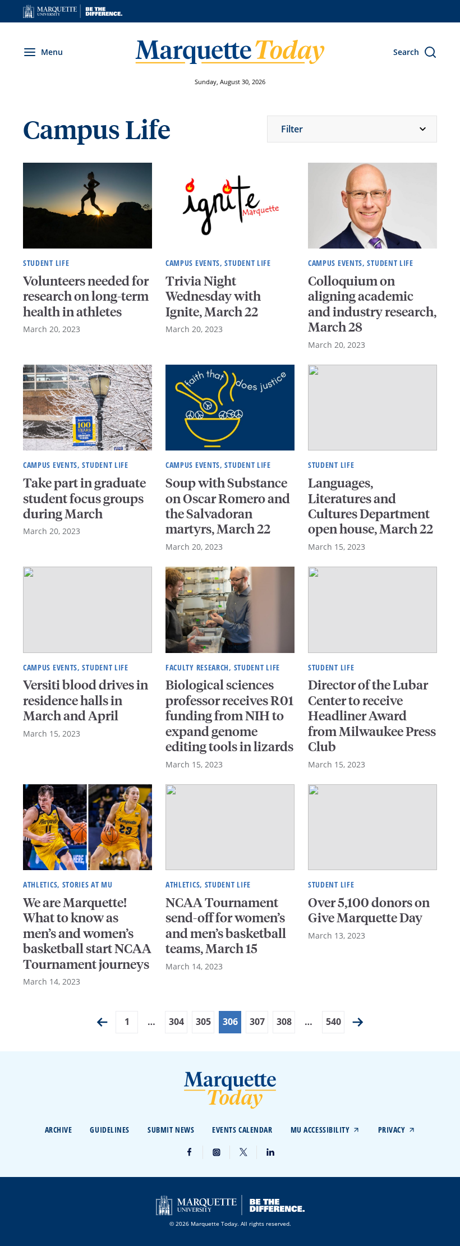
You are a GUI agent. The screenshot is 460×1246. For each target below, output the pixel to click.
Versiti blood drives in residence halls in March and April (85, 699)
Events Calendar (242, 1129)
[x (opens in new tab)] (243, 1152)
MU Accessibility (320, 1129)
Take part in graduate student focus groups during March (84, 497)
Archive (58, 1129)
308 (284, 1021)
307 (257, 1021)
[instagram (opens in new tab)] (216, 1152)
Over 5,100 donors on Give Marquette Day (369, 909)
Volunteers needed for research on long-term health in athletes (86, 295)
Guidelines (110, 1129)
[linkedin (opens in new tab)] (270, 1152)
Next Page (358, 1022)
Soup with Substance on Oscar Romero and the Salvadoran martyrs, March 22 (227, 505)
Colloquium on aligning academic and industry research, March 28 (372, 303)
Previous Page (102, 1022)
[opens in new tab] (72, 11)
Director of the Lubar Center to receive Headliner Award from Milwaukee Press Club (372, 715)
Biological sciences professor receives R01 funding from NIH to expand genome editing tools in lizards (229, 715)
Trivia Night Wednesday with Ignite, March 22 (213, 295)
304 (176, 1021)
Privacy (392, 1129)
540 (333, 1021)
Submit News (171, 1129)
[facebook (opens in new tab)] (189, 1152)
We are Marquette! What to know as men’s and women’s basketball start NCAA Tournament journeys (87, 933)
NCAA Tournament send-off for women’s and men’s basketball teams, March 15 (225, 925)
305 (203, 1021)
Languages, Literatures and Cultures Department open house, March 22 (370, 505)
